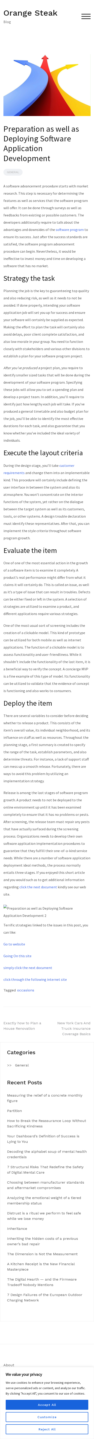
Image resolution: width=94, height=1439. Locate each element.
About (8, 1365)
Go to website (14, 944)
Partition (14, 1111)
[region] (47, 1403)
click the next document (38, 887)
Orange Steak (30, 13)
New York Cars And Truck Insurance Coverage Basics (74, 1028)
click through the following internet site (35, 979)
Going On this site (17, 956)
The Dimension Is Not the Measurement (42, 1254)
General (13, 172)
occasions (25, 990)
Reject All (47, 1429)
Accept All (47, 1405)
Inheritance (17, 1228)
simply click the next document (27, 967)
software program (70, 229)
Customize (47, 1417)
